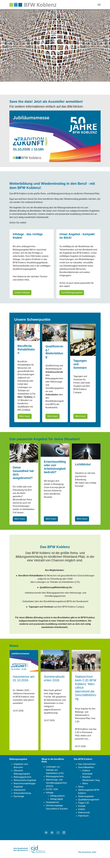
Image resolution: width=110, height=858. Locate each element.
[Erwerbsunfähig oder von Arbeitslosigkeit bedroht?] (55, 450)
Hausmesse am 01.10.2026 (23, 678)
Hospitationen (52, 802)
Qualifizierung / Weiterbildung (54, 351)
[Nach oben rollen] (104, 852)
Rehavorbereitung (22, 793)
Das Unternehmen (87, 764)
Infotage (50, 792)
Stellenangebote (86, 796)
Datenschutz (84, 812)
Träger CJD (83, 803)
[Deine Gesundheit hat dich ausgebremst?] (24, 453)
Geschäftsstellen (86, 767)
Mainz (85, 783)
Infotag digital (56, 799)
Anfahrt (81, 809)
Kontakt (81, 806)
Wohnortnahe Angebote (25, 780)
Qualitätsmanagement (88, 799)
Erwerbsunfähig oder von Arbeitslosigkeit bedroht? (55, 467)
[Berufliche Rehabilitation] (27, 332)
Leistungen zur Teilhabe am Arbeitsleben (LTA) (55, 770)
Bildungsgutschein (22, 777)
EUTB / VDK (52, 789)
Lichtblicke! (83, 464)
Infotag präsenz (57, 796)
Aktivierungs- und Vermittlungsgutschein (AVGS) (56, 783)
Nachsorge (19, 796)
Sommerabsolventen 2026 (54, 678)
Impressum (83, 816)
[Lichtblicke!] (86, 451)
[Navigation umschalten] (99, 4)
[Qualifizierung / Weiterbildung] (55, 332)
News (81, 787)
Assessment (19, 790)
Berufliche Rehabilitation (26, 349)
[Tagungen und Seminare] (83, 340)
